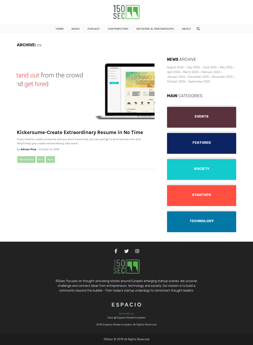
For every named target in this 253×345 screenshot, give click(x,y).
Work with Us (126, 313)
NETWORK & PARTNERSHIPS (155, 28)
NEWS (76, 28)
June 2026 (210, 67)
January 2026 (176, 77)
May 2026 (226, 67)
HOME (60, 28)
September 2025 (199, 81)
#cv (40, 159)
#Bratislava (26, 159)
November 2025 (222, 77)
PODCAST (94, 28)
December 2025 (198, 77)
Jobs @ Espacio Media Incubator (126, 317)
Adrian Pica (28, 149)
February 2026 (210, 72)
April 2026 (173, 72)
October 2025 (176, 81)
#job (50, 159)
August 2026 (175, 67)
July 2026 (193, 67)
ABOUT (186, 28)
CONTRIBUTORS (118, 28)
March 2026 (190, 72)
